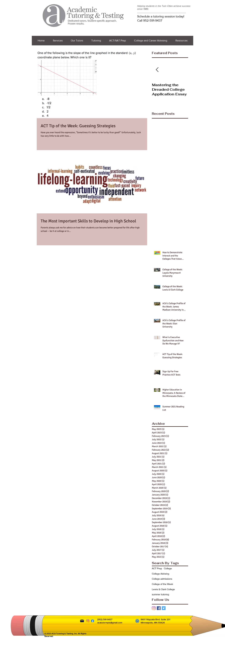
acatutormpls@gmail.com (109, 622)
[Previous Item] (157, 69)
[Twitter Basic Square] (164, 608)
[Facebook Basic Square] (159, 608)
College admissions (162, 578)
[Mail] (82, 621)
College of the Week (162, 584)
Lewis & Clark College (163, 589)
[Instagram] (154, 608)
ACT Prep (157, 568)
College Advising (160, 573)
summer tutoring (160, 594)
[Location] (137, 621)
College (168, 568)
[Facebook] (93, 621)
